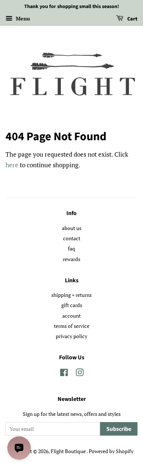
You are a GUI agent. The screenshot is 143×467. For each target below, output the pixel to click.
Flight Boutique (69, 451)
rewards (71, 259)
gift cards (71, 305)
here (12, 165)
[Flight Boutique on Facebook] (64, 373)
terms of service (71, 325)
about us (71, 228)
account (71, 315)
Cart (132, 19)
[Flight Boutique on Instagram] (80, 373)
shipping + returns (71, 294)
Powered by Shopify (111, 451)
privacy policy (71, 336)
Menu (22, 18)
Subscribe (118, 429)
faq (71, 248)
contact (71, 238)
